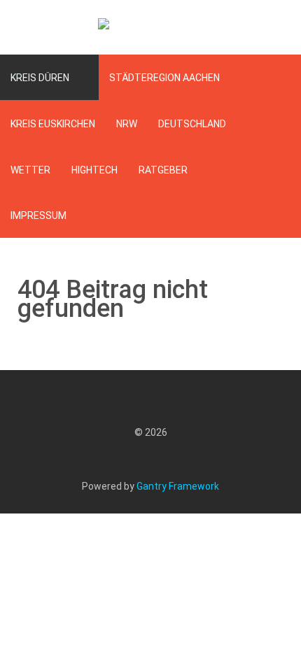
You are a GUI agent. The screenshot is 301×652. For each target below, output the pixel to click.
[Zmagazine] (150, 27)
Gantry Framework (177, 486)
